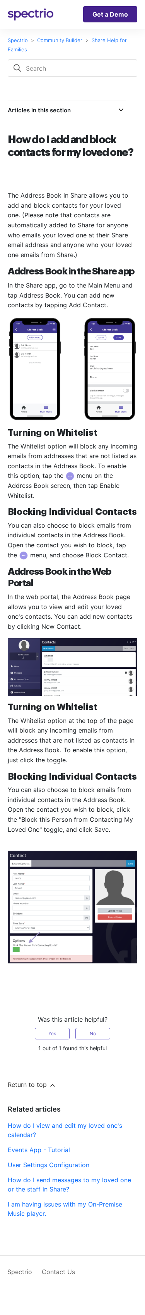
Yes (52, 1033)
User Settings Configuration (48, 1165)
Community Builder (59, 40)
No (93, 1033)
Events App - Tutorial (39, 1150)
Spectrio (18, 40)
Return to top (28, 1084)
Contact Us (58, 1272)
